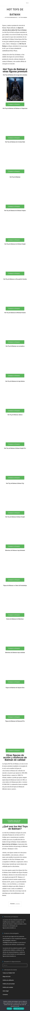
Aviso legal (6, 991)
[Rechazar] (28, 1005)
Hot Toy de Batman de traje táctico (15, 381)
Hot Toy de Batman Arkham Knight (15, 517)
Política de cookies (8, 987)
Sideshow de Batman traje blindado (15, 550)
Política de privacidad (9, 983)
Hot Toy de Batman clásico (15, 414)
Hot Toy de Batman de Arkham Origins (15, 210)
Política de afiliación (8, 980)
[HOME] (3, 17)
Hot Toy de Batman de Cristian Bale (15, 142)
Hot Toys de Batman (23, 17)
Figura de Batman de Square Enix (15, 687)
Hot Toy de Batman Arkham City (15, 483)
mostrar (17, 903)
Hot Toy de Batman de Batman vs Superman (15, 108)
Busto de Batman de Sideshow (15, 619)
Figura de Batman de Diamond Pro (15, 721)
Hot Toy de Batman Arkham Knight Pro (15, 448)
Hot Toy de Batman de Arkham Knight (15, 244)
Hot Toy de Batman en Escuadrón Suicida (15, 279)
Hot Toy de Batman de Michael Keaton (15, 312)
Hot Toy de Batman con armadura (15, 346)
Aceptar (9, 1008)
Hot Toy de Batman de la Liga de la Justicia (15, 75)
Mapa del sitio (6, 976)
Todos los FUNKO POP (9, 973)
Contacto (5, 994)
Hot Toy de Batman (15, 177)
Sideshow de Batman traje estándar (15, 652)
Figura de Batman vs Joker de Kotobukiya (15, 585)
